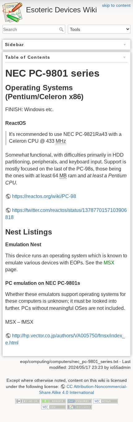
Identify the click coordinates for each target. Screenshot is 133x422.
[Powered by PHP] (79, 400)
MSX (109, 262)
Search (62, 29)
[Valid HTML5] (105, 400)
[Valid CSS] (53, 406)
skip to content (116, 5)
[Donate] (53, 400)
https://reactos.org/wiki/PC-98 (44, 196)
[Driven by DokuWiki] (79, 406)
